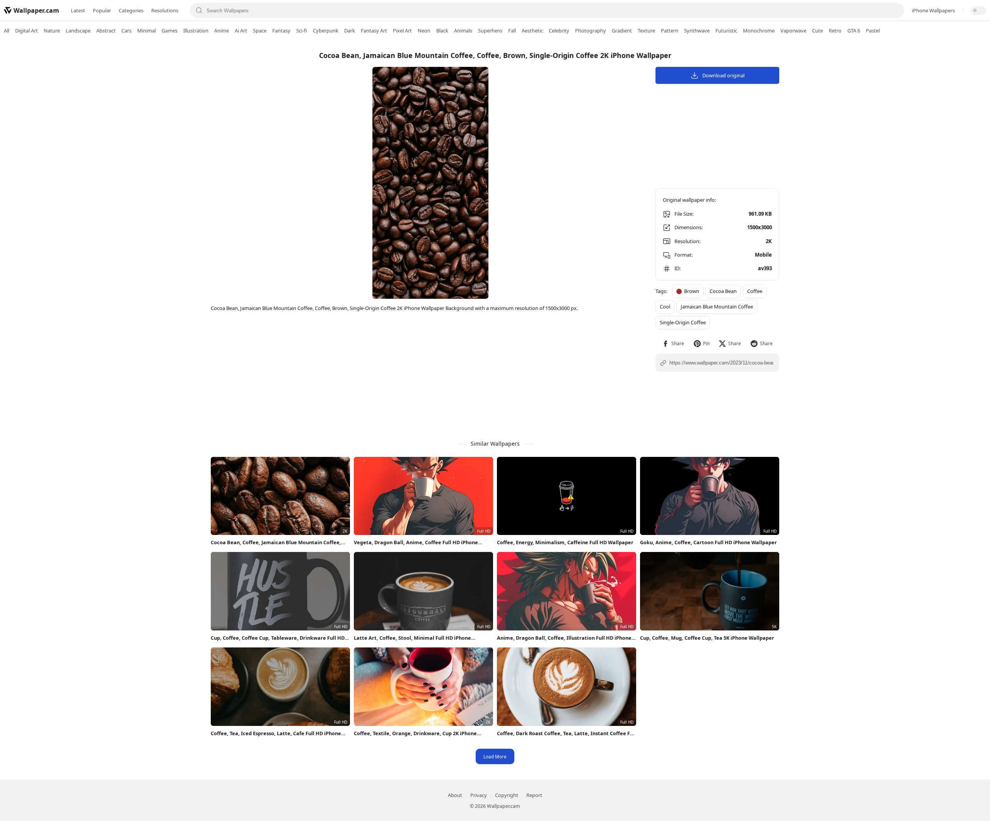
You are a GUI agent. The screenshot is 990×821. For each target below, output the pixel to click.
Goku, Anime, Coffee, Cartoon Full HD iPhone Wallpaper (708, 542)
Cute (817, 30)
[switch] (978, 10)
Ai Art (241, 30)
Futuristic (726, 30)
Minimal (146, 30)
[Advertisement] (959, 160)
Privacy (478, 795)
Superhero (490, 30)
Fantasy (281, 30)
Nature (52, 30)
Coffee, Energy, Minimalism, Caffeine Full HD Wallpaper (565, 542)
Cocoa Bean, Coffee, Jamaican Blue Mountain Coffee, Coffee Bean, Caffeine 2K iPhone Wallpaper (276, 542)
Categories (131, 10)
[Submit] (199, 10)
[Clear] (895, 10)
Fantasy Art (374, 30)
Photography (590, 30)
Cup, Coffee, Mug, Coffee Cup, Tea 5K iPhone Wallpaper (707, 637)
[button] (673, 343)
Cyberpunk (325, 30)
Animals (463, 30)
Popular (102, 10)
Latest (78, 10)
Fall (512, 30)
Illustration (195, 30)
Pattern (669, 30)
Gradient (622, 30)
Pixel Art (402, 30)
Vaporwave (793, 30)
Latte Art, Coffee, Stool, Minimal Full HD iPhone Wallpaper (412, 638)
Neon (424, 30)
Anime (221, 30)
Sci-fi (301, 30)
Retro (835, 30)
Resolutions (164, 10)
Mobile (763, 254)
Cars (126, 30)
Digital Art (26, 30)
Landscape (78, 30)
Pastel (873, 30)
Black (442, 30)
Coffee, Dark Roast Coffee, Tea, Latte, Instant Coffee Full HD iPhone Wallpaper (566, 733)
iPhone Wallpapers (933, 10)
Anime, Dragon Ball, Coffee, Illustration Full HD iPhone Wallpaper (564, 638)
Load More (495, 756)
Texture (646, 30)
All (6, 30)
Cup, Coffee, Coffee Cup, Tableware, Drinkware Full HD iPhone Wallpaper (278, 638)
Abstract (106, 30)
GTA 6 (853, 30)
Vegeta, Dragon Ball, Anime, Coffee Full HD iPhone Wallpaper (416, 542)
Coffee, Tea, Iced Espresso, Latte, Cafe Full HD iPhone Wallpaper (276, 733)
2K (769, 241)
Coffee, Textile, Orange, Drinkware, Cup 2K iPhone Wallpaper (415, 733)
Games (170, 30)
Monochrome (759, 30)
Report (534, 795)
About (455, 795)
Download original (723, 75)
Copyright (506, 795)
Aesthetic (532, 30)
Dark (349, 30)
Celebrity (559, 30)
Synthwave (697, 30)
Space (259, 30)
